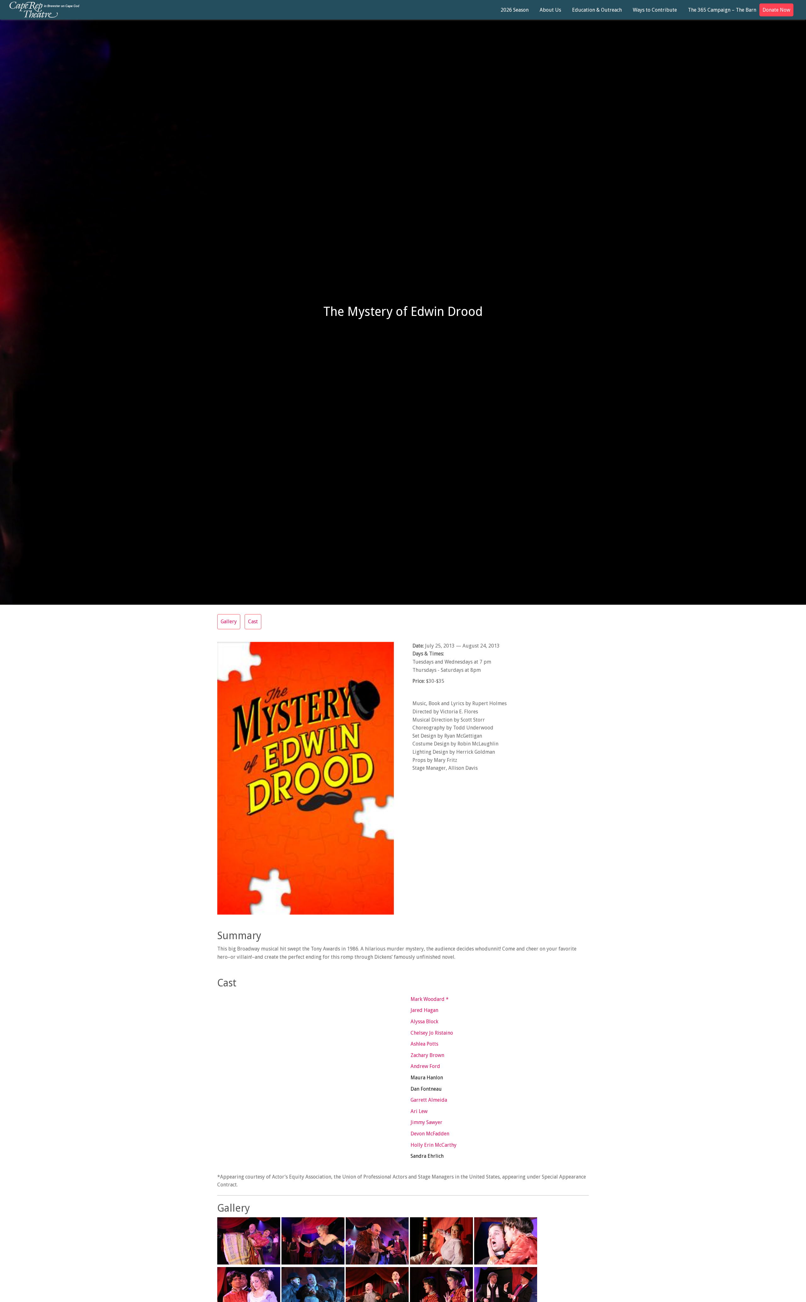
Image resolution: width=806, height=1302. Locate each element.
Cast (253, 622)
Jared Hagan (424, 1010)
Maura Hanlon (427, 1078)
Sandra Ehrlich (427, 1156)
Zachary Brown (427, 1055)
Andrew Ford (425, 1066)
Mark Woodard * (430, 999)
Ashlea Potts (424, 1044)
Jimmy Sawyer (426, 1122)
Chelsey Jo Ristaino (432, 1033)
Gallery (229, 622)
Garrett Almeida (429, 1100)
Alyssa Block (424, 1022)
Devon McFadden (430, 1134)
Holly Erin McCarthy (434, 1145)
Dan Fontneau (426, 1089)
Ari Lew (419, 1111)
